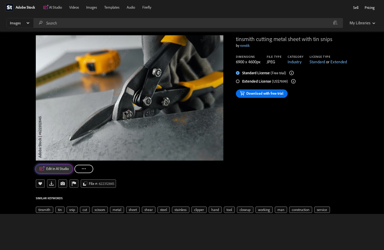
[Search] (41, 23)
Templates (111, 7)
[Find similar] (335, 23)
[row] (44, 210)
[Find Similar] (62, 183)
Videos (74, 7)
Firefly (146, 7)
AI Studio (55, 7)
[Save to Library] (40, 183)
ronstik (245, 45)
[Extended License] (293, 81)
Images (91, 7)
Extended (338, 61)
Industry (294, 61)
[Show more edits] (83, 169)
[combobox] (188, 23)
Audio (131, 7)
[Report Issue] (73, 183)
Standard (317, 61)
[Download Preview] (51, 183)
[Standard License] (291, 73)
